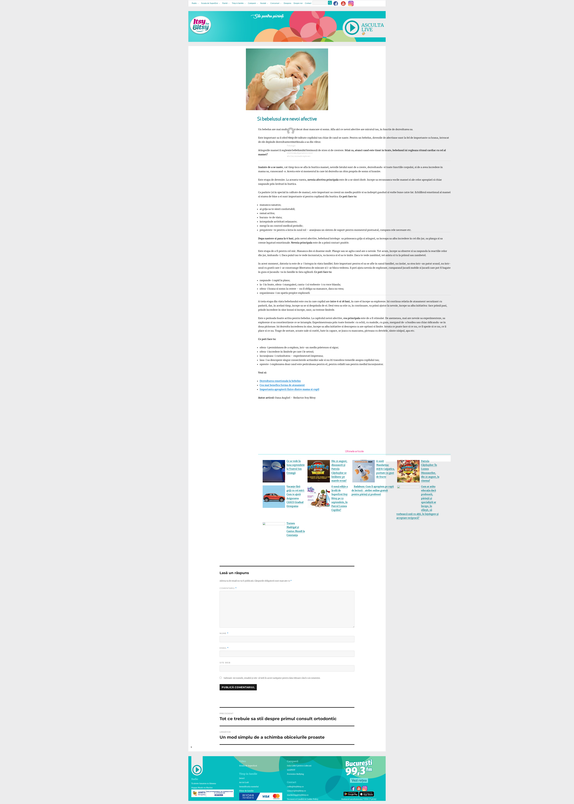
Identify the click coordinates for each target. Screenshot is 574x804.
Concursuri (274, 3)
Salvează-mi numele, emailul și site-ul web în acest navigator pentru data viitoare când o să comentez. (272, 678)
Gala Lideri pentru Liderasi (299, 766)
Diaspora (287, 3)
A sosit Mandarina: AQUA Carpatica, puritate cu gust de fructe (385, 469)
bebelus (290, 150)
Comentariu (228, 588)
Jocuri (242, 778)
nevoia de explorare (302, 156)
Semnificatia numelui (249, 786)
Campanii (252, 3)
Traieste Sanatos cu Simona (203, 783)
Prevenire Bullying (295, 774)
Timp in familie (238, 3)
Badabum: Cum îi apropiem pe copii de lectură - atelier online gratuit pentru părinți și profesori (373, 490)
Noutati (263, 3)
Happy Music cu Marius (202, 788)
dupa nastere (302, 153)
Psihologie (291, 146)
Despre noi (298, 3)
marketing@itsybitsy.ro (297, 795)
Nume (224, 633)
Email (224, 648)
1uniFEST (291, 770)
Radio (194, 3)
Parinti (225, 3)
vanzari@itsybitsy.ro (296, 791)
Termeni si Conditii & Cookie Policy (302, 799)
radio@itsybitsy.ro (295, 786)
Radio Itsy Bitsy (293, 137)
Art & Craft (244, 782)
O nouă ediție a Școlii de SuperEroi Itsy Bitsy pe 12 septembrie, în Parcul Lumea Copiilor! (339, 498)
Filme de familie (246, 791)
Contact (308, 3)
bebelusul (298, 150)
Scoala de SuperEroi (209, 3)
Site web (225, 662)
